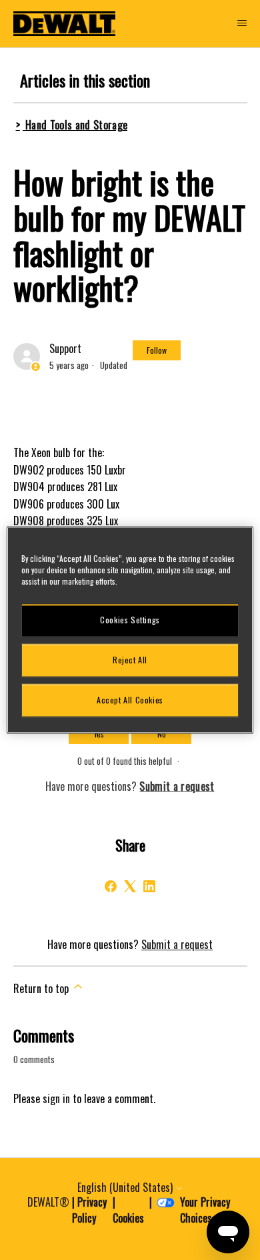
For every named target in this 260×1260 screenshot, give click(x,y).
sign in (56, 1098)
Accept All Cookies (130, 699)
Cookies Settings (130, 619)
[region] (130, 629)
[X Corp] (130, 886)
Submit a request (177, 944)
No (161, 733)
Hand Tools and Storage (76, 125)
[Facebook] (111, 886)
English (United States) (126, 1187)
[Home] (64, 23)
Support (65, 348)
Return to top (42, 988)
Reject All (130, 659)
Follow (157, 350)
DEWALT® (48, 1202)
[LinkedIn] (149, 886)
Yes (99, 733)
